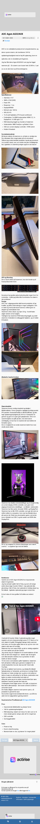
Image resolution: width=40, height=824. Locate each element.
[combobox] (20, 740)
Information (19, 799)
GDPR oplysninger (28, 799)
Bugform (18, 797)
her (18, 790)
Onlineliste (25, 797)
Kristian (7, 41)
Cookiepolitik (32, 797)
